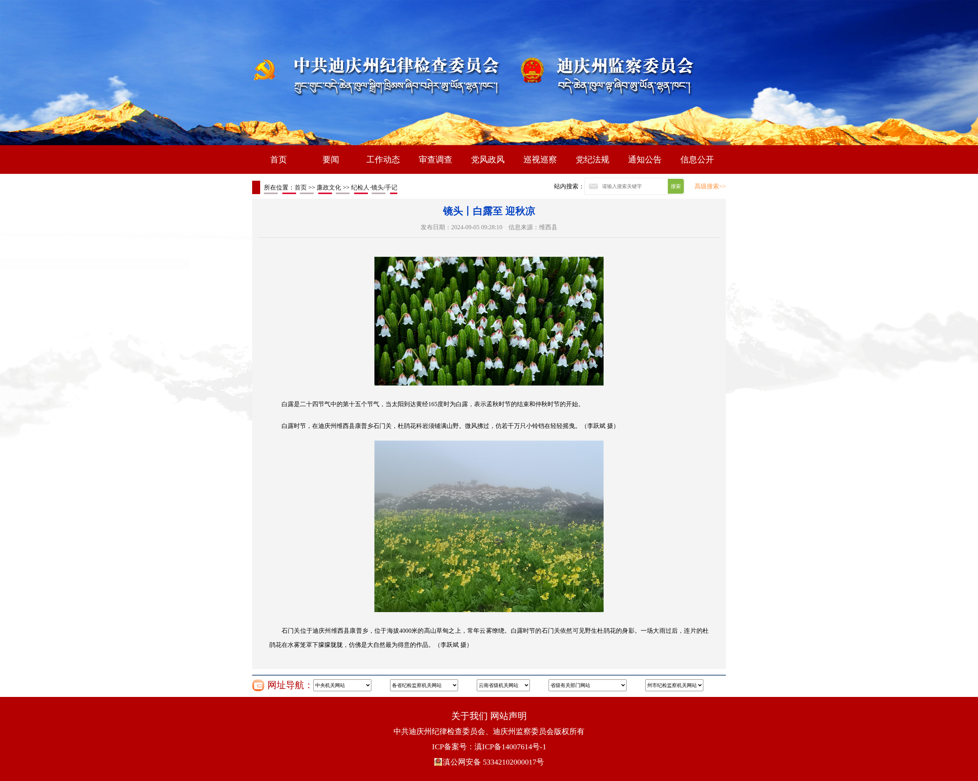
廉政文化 (329, 187)
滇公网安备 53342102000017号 (493, 762)
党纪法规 (592, 159)
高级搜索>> (710, 186)
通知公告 (645, 159)
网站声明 (508, 716)
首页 (278, 159)
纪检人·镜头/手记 (374, 187)
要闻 (330, 159)
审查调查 (435, 159)
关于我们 (469, 716)
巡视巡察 (540, 159)
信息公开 (697, 159)
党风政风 (488, 159)
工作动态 (383, 159)
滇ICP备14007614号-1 (510, 746)
